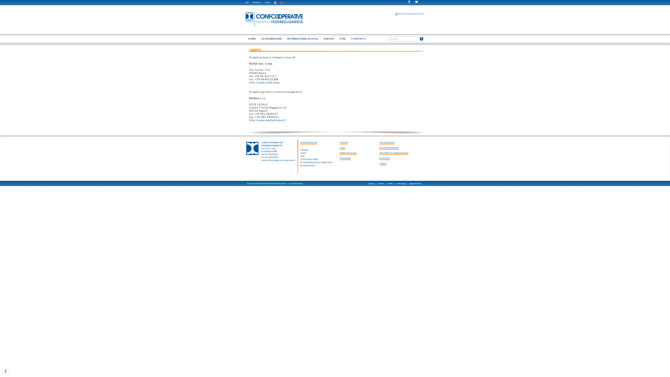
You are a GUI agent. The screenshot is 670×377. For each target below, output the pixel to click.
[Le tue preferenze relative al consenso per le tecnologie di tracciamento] (6, 371)
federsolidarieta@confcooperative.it (278, 160)
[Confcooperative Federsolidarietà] (274, 20)
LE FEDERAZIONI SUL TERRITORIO (316, 162)
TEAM (303, 153)
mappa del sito (415, 183)
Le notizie (384, 158)
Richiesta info (308, 165)
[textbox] (404, 39)
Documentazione (389, 147)
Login (267, 2)
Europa (344, 142)
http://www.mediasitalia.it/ (267, 120)
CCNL (342, 147)
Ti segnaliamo (387, 142)
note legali (401, 183)
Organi (304, 150)
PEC (247, 2)
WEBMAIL (257, 2)
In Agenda (345, 158)
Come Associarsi (309, 159)
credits (390, 183)
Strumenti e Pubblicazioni (393, 153)
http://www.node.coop (264, 82)
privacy (371, 183)
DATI (302, 156)
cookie (381, 183)
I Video (382, 163)
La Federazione (308, 142)
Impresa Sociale (348, 153)
